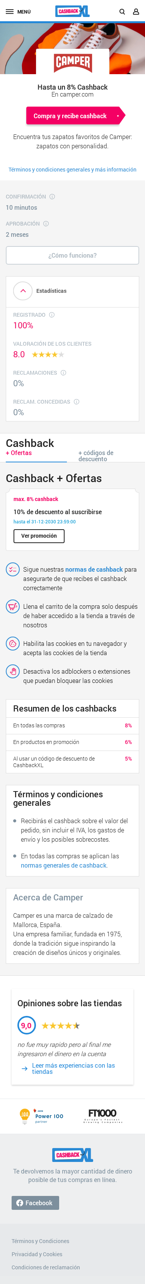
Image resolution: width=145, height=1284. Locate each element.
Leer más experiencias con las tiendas (73, 1068)
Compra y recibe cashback (70, 116)
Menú (24, 11)
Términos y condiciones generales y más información (72, 169)
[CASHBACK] (72, 11)
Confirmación (26, 196)
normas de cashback (94, 569)
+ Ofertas (19, 452)
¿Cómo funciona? (72, 255)
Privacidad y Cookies (37, 1254)
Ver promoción (39, 535)
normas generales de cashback (63, 865)
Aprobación (23, 223)
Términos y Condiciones (40, 1241)
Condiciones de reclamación (46, 1267)
